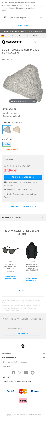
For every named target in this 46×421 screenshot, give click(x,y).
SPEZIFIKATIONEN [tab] (12, 217)
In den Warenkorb (24, 177)
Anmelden (23, 334)
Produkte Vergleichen (23, 206)
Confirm (23, 25)
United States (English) (17, 17)
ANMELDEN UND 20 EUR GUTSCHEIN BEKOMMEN (23, 31)
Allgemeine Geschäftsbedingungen (15, 362)
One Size (6, 144)
